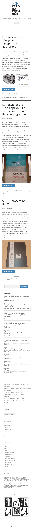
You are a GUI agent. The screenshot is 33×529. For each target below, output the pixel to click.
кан (11, 480)
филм (15, 485)
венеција (6, 478)
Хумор (6, 466)
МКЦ (13, 477)
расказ (24, 483)
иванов (22, 479)
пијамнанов (18, 278)
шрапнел (17, 486)
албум (24, 477)
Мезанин (7, 442)
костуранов (9, 95)
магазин (6, 482)
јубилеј (22, 486)
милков (23, 95)
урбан (6, 485)
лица (14, 95)
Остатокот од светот (10, 460)
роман (12, 484)
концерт (25, 480)
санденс (16, 484)
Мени (16, 23)
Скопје (15, 94)
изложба (4, 95)
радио (20, 483)
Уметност (20, 94)
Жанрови (7, 456)
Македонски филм (10, 458)
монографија (11, 278)
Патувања (8, 429)
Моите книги (8, 438)
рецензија (7, 484)
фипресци (7, 486)
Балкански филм (9, 452)
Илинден (6, 396)
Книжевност (7, 436)
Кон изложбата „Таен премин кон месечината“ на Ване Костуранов (14, 109)
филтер (26, 485)
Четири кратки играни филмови (13, 392)
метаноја (18, 95)
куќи (16, 192)
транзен (15, 97)
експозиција (16, 479)
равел (16, 483)
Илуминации (8, 425)
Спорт (7, 431)
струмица (24, 278)
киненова (14, 480)
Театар (6, 446)
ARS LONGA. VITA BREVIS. (13, 202)
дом (3, 192)
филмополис (20, 485)
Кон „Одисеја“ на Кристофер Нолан (14, 398)
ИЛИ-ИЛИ (7, 477)
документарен (8, 479)
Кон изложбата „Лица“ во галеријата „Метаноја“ (12, 42)
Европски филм (9, 454)
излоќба (6, 192)
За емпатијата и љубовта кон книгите (14, 394)
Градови (7, 427)
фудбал (12, 486)
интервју (6, 480)
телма (27, 484)
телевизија (22, 484)
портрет (10, 97)
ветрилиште (13, 478)
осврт (20, 482)
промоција (12, 483)
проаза (6, 483)
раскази (28, 483)
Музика (6, 440)
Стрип (7, 434)
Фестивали (8, 462)
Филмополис (8, 464)
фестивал (10, 485)
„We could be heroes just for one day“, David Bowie (13, 526)
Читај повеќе (8, 89)
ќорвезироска (8, 487)
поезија (25, 482)
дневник (23, 478)
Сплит (20, 477)
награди (16, 482)
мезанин (11, 482)
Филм (5, 450)
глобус (18, 478)
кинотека (20, 480)
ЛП (11, 477)
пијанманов (5, 97)
